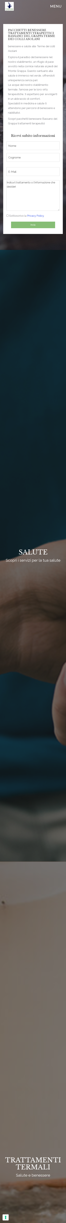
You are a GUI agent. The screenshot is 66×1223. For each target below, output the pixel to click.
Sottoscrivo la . (26, 215)
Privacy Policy (35, 215)
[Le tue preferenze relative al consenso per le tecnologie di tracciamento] (6, 1217)
